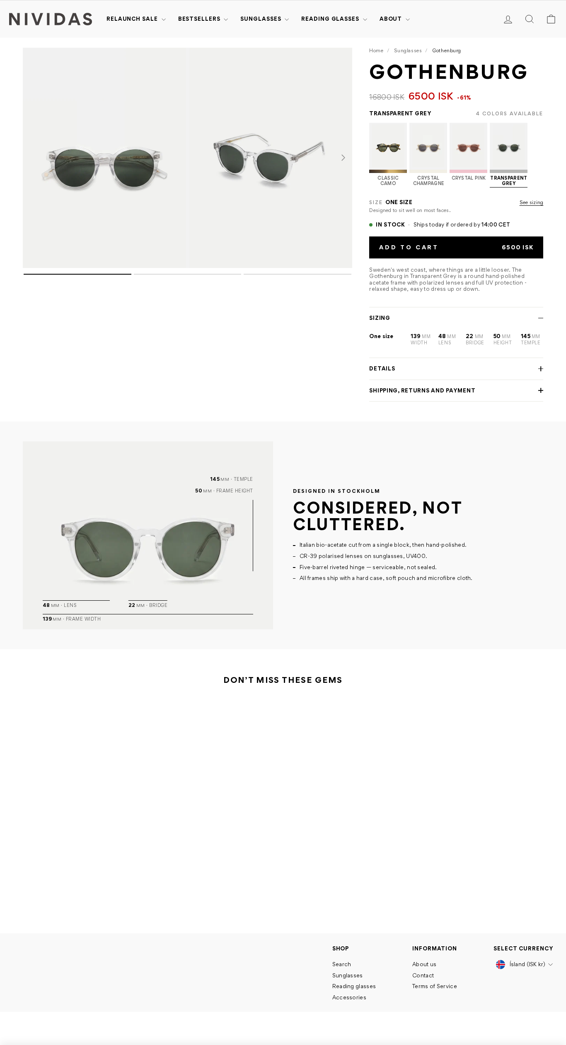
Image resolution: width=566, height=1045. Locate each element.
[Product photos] (188, 225)
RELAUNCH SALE (133, 18)
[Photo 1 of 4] (104, 158)
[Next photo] (343, 158)
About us (424, 964)
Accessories (349, 997)
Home (376, 50)
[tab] (77, 274)
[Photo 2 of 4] (271, 158)
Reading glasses (330, 18)
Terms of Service (434, 986)
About (392, 18)
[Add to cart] (128, 867)
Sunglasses (261, 18)
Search (341, 964)
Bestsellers (200, 18)
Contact (423, 975)
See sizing (532, 202)
